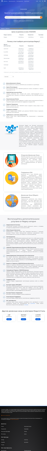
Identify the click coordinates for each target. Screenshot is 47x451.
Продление (3, 428)
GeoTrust (26, 439)
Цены (25, 434)
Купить (9, 319)
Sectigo (2, 439)
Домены (3, 423)
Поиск (2, 426)
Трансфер (26, 428)
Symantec (32, 303)
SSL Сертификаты (6, 448)
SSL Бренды (4, 437)
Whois (25, 431)
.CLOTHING (38, 314)
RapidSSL (3, 442)
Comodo (26, 304)
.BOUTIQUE (23, 314)
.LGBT (9, 314)
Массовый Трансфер (5, 431)
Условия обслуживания (14, 419)
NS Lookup (3, 434)
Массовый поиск (27, 426)
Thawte (2, 444)
